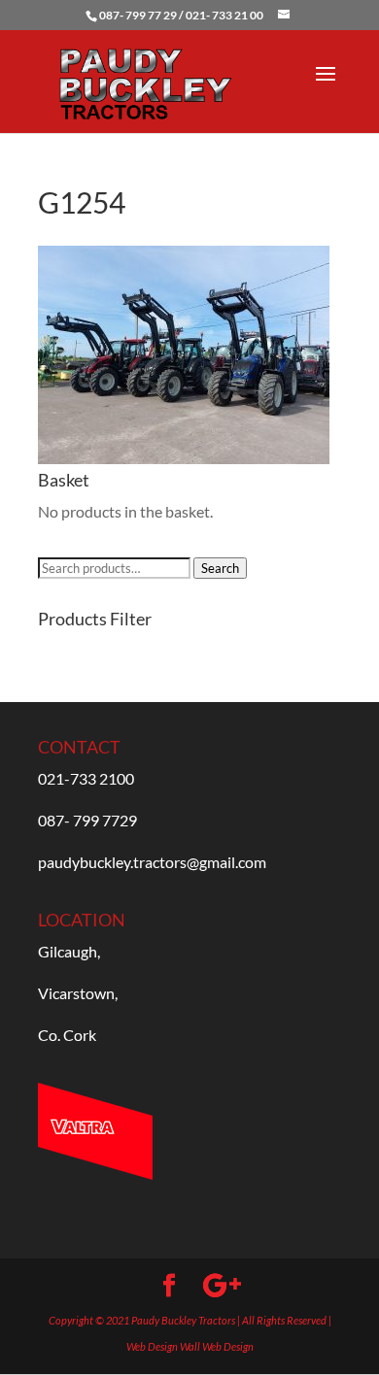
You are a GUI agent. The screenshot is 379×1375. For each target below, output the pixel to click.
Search (220, 568)
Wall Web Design (217, 1346)
